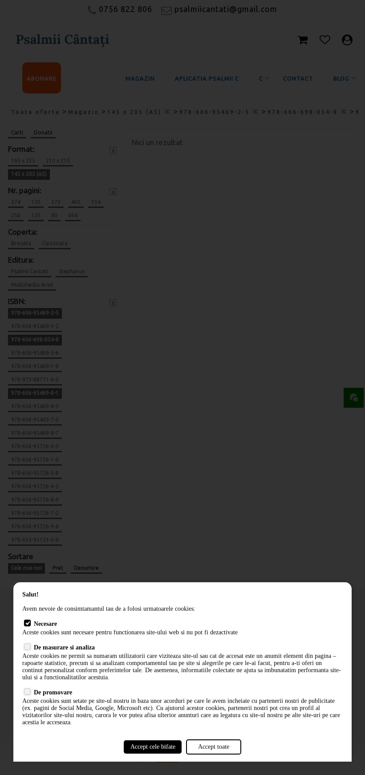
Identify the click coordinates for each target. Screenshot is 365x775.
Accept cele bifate (152, 746)
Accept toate (213, 746)
